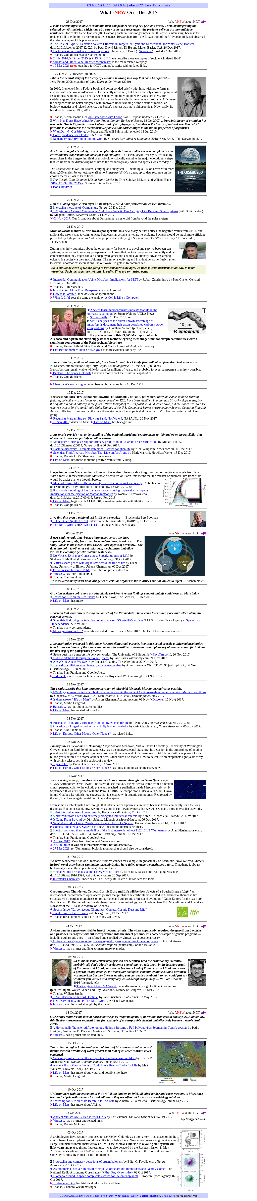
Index (167, 5)
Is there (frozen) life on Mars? (71, 699)
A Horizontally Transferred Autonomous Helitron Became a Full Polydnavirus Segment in (119, 1027)
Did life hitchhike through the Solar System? (80, 658)
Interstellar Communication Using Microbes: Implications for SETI (95, 279)
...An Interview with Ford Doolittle (75, 997)
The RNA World (63, 524)
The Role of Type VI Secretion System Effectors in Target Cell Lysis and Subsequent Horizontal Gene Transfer (123, 44)
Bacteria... (59, 706)
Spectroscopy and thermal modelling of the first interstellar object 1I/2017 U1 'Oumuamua (109, 830)
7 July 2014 (60, 58)
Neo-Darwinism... (64, 1000)
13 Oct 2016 (102, 58)
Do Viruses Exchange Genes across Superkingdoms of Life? (91, 555)
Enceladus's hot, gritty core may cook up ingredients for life (90, 722)
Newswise (145, 51)
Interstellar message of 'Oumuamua (74, 207)
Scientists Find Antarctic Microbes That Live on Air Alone (89, 452)
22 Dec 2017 (61, 841)
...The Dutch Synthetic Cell (70, 521)
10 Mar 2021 (60, 65)
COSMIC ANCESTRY (99, 5)
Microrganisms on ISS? (67, 631)
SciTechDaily (98, 317)
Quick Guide (120, 5)
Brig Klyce (168, 1195)
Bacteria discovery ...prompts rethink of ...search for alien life (91, 449)
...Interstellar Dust (63, 1183)
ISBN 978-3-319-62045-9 (66, 183)
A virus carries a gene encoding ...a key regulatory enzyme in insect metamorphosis (105, 941)
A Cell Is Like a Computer (121, 297)
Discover (158, 699)
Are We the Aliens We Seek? (71, 661)
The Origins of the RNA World (96, 986)
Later (148, 5)
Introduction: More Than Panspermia (76, 290)
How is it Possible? (64, 294)
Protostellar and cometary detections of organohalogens (87, 1161)
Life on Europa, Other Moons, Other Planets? (81, 733)
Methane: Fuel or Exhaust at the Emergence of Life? (85, 871)
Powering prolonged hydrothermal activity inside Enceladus (90, 726)
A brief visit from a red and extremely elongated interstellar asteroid (95, 816)
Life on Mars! (102, 422)
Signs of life (60, 764)
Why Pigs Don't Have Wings (71, 120)
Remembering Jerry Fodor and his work (77, 138)
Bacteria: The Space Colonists (71, 373)
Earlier (157, 5)
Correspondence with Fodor (70, 135)
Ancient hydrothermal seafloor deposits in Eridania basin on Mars (94, 1058)
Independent (60, 624)
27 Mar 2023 (60, 848)
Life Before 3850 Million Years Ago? (76, 349)
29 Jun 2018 (61, 845)
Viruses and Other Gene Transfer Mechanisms (81, 62)
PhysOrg (110, 1172)
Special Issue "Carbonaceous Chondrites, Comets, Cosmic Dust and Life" (99, 909)
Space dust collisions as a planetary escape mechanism (86, 665)
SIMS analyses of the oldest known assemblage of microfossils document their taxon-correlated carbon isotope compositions (125, 324)
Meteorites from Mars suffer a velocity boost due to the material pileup (97, 483)
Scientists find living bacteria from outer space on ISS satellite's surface (97, 620)
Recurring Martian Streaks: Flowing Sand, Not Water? (87, 418)
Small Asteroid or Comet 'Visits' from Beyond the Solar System (92, 823)
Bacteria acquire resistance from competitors (80, 51)
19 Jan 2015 (79, 58)
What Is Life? (61, 297)
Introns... (58, 1004)
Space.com (193, 620)
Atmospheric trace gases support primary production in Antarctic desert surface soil (104, 441)
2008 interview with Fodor (105, 117)
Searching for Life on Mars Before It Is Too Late (83, 1101)
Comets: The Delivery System (71, 826)
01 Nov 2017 (61, 218)
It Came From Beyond (67, 819)
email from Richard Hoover (70, 913)
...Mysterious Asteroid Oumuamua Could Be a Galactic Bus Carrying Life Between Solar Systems (115, 211)
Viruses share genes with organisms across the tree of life (88, 563)
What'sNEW (135, 5)
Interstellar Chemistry (66, 879)
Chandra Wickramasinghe (69, 384)
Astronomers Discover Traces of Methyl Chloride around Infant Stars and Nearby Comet (108, 1168)
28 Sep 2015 (60, 422)
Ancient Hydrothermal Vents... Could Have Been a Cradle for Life (94, 1065)
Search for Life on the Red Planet (73, 597)
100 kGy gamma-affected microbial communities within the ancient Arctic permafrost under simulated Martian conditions (129, 692)
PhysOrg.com (161, 654)
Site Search (107, 1195)
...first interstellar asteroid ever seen (74, 812)
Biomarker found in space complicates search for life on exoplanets (95, 1176)
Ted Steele (59, 676)
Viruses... (58, 573)
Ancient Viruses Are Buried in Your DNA (79, 1117)
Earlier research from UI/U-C (71, 570)
